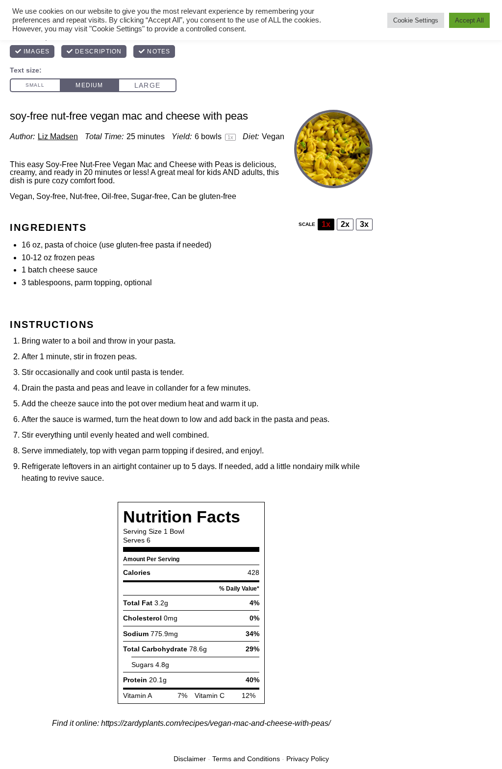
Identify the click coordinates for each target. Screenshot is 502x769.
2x (345, 224)
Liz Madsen (58, 136)
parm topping (97, 282)
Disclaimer (190, 759)
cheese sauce (73, 270)
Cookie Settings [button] (415, 20)
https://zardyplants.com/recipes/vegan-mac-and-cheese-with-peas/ (215, 723)
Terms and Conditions (246, 759)
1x (326, 224)
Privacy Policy (307, 759)
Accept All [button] (469, 20)
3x (364, 224)
